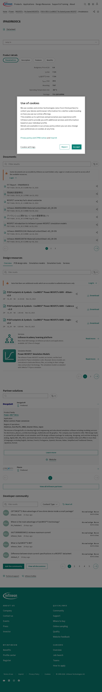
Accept (76, 147)
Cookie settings (28, 147)
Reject (65, 147)
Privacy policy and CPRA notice (34, 138)
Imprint (53, 138)
